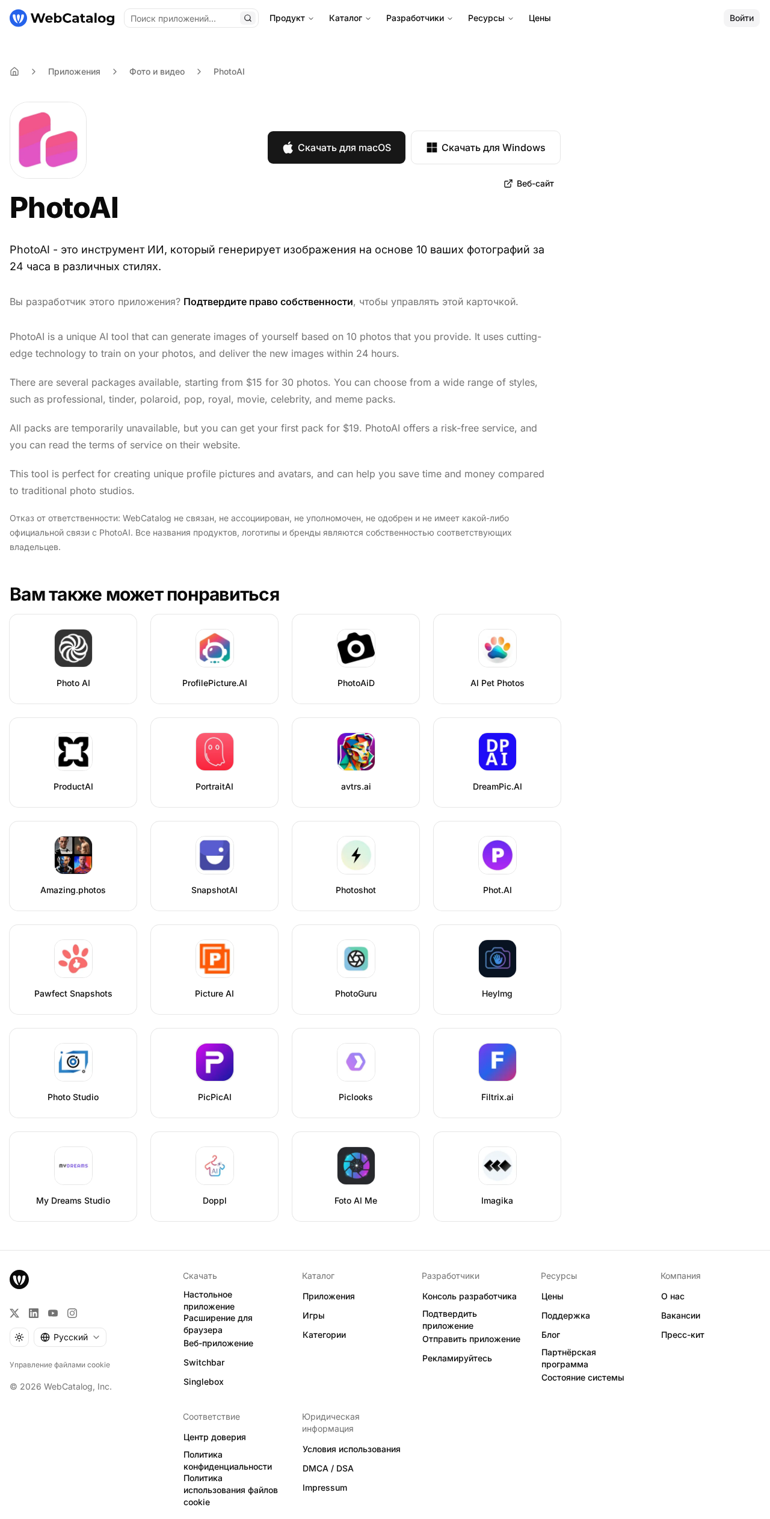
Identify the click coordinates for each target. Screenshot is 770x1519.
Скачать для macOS (344, 147)
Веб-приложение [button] (218, 1343)
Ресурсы (486, 18)
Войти (742, 18)
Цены (540, 18)
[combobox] (70, 1337)
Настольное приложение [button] (209, 1300)
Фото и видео (157, 71)
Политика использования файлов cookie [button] (230, 1490)
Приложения (74, 71)
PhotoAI (229, 71)
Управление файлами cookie (60, 1364)
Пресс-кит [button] (682, 1334)
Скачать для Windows (494, 147)
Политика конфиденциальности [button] (227, 1460)
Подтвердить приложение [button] (449, 1319)
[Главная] (62, 18)
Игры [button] (314, 1315)
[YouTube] (53, 1313)
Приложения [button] (329, 1296)
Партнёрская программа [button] (568, 1358)
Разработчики (415, 18)
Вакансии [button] (680, 1315)
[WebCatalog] (19, 1279)
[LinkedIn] (33, 1313)
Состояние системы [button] (582, 1377)
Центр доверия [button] (214, 1437)
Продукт (287, 18)
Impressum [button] (325, 1487)
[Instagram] (72, 1313)
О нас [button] (673, 1296)
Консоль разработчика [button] (469, 1296)
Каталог (345, 18)
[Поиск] (247, 18)
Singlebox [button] (203, 1381)
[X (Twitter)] (14, 1313)
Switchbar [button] (203, 1362)
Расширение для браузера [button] (218, 1324)
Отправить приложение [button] (471, 1339)
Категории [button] (324, 1334)
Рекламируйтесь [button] (457, 1358)
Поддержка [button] (565, 1315)
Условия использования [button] (352, 1449)
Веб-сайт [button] (535, 183)
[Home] (14, 71)
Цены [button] (552, 1296)
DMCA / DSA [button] (328, 1468)
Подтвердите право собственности (268, 301)
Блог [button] (550, 1334)
